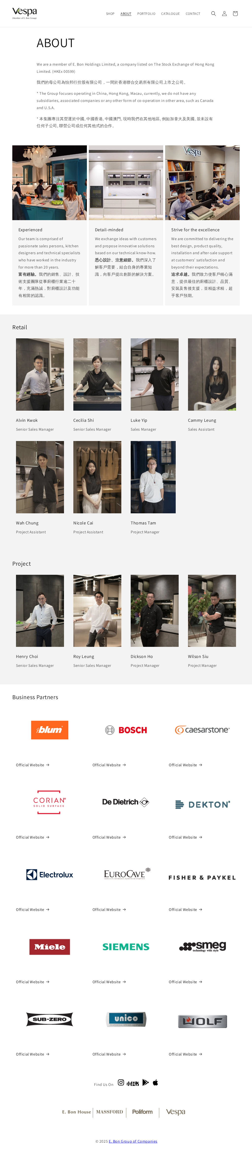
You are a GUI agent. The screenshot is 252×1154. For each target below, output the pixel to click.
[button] (213, 13)
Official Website (30, 765)
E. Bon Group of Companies (133, 1141)
